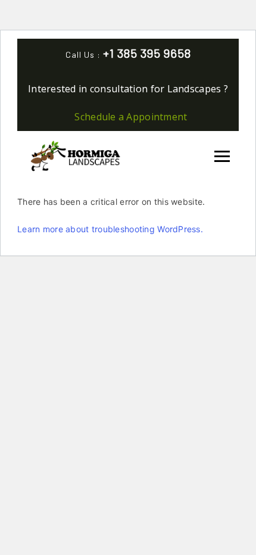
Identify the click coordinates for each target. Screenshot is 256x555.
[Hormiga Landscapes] (73, 154)
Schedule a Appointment (130, 116)
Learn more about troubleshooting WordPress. (110, 229)
